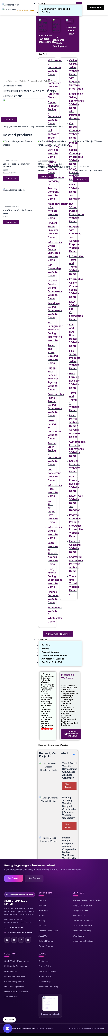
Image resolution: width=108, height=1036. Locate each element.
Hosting (45, 649)
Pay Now (42, 900)
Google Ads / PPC (81, 910)
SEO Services (79, 915)
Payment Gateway (50, 652)
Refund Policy (45, 976)
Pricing (41, 3)
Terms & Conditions (47, 971)
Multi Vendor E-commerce (15, 966)
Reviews (42, 925)
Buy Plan (45, 12)
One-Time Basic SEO (82, 925)
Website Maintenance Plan (54, 655)
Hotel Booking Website (14, 986)
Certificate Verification (48, 931)
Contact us (9, 119)
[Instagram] (21, 940)
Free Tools (43, 910)
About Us (43, 936)
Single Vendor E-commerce (16, 961)
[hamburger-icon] (79, 3)
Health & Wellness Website (16, 992)
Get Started (13, 878)
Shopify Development (82, 905)
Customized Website (17, 81)
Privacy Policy (45, 966)
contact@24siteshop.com (20, 932)
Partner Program (46, 946)
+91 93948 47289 (15, 928)
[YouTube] (14, 940)
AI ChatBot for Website (83, 920)
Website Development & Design (87, 900)
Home (5, 81)
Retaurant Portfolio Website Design (49, 127)
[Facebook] (7, 940)
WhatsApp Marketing (82, 931)
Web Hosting (78, 936)
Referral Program (46, 941)
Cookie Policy (44, 981)
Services (42, 639)
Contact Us (43, 961)
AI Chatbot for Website (52, 659)
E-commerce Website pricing (55, 9)
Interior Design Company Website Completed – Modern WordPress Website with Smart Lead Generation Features (69, 852)
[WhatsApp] (28, 940)
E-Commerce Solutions (83, 941)
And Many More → (12, 997)
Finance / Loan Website (14, 976)
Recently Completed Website (53, 745)
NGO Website (10, 971)
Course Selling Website (14, 981)
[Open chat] (7, 1028)
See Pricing (34, 878)
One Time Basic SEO (51, 662)
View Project (68, 785)
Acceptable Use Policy (48, 986)
